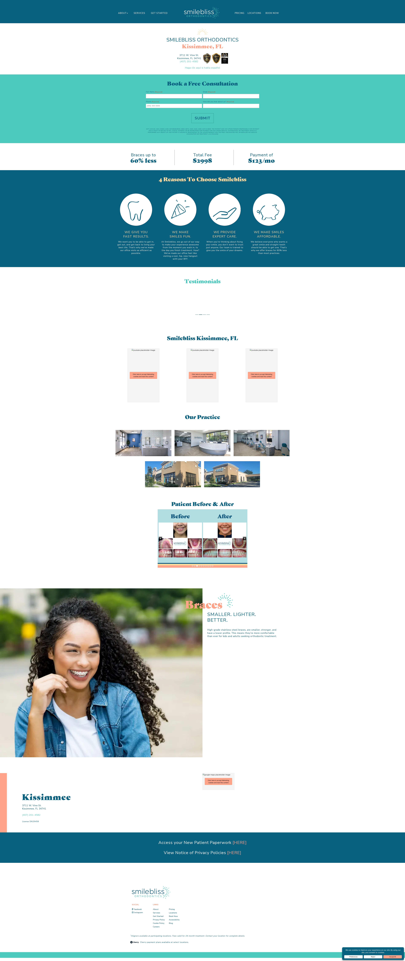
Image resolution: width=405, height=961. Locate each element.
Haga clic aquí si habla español (202, 67)
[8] (208, 569)
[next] (244, 541)
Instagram (138, 915)
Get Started (159, 13)
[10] (212, 569)
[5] (201, 569)
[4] (199, 569)
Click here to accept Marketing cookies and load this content (143, 379)
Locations (254, 13)
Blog (171, 926)
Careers (156, 930)
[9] (210, 569)
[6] (203, 569)
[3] (197, 569)
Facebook (137, 912)
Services (139, 13)
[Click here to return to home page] (151, 895)
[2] (195, 569)
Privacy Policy (159, 923)
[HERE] (240, 846)
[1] (192, 569)
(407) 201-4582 (189, 61)
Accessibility (174, 923)
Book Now (272, 13)
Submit (202, 118)
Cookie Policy (158, 926)
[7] (206, 569)
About (122, 13)
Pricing (239, 13)
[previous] (160, 541)
